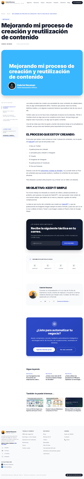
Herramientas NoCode (49, 448)
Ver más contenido (66, 349)
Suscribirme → (69, 243)
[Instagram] (53, 301)
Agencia (29, 2)
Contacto (66, 437)
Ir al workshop (77, 2)
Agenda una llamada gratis (74, 475)
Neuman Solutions (7, 464)
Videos (45, 439)
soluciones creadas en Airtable (51, 171)
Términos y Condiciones (30, 475)
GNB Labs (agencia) (27, 434)
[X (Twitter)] (49, 301)
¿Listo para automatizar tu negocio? (10, 120)
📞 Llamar (66, 439)
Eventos (56, 2)
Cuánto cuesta (26, 448)
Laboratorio (46, 453)
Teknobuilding (6, 467)
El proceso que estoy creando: (9, 107)
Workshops (25, 442)
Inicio (3, 13)
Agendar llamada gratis (44, 349)
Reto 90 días (46, 445)
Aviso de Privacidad (41, 475)
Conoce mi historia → (63, 301)
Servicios (36, 2)
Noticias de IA (47, 437)
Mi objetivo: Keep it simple (8, 112)
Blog (68, 2)
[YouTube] (45, 301)
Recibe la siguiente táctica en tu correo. (9, 116)
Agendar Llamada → (9, 135)
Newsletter (46, 442)
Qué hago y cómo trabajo (29, 437)
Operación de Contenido (29, 439)
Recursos (49, 2)
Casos (42, 2)
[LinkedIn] (40, 301)
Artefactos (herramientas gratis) (51, 451)
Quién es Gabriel (68, 434)
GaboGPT (31, 142)
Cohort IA (62, 2)
